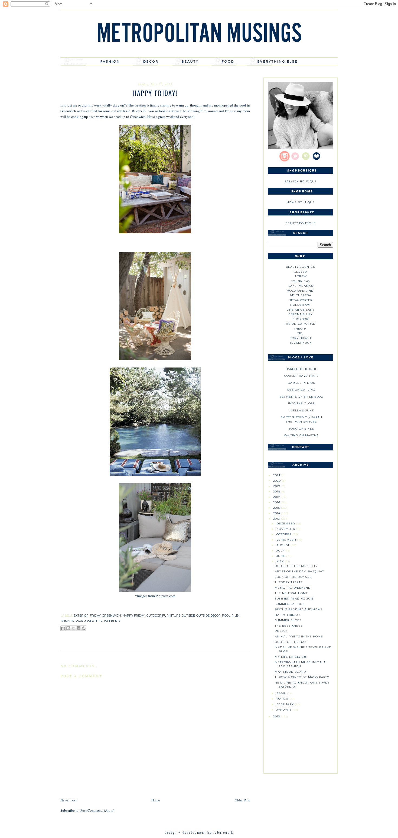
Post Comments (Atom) (97, 810)
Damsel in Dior (301, 383)
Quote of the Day (290, 642)
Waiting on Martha (301, 435)
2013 (277, 518)
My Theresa (300, 295)
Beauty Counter (300, 267)
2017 (277, 497)
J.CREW (301, 276)
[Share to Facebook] (78, 628)
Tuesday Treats (288, 582)
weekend (112, 621)
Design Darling (301, 389)
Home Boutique (301, 202)
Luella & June (301, 410)
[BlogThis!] (68, 628)
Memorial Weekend (293, 587)
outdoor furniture (163, 615)
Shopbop (300, 319)
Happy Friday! (287, 615)
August (283, 545)
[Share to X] (73, 628)
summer (67, 621)
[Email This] (63, 628)
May (280, 561)
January (284, 709)
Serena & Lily (301, 314)
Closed (300, 271)
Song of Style (301, 428)
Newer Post (68, 800)
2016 (277, 502)
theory (300, 328)
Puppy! (281, 631)
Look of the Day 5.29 (293, 577)
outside (188, 615)
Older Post (242, 800)
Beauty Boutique (300, 223)
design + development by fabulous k (199, 832)
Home (155, 800)
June (281, 556)
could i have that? (301, 376)
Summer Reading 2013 (294, 598)
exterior (81, 615)
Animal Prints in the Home (299, 636)
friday (95, 615)
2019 (277, 486)
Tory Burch (300, 338)
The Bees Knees (288, 625)
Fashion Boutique (301, 181)
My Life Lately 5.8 (290, 657)
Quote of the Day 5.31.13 (296, 566)
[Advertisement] (300, 743)
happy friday (133, 615)
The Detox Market (300, 323)
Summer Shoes (288, 620)
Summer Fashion (290, 604)
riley (235, 615)
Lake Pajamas (300, 286)
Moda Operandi (300, 290)
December (286, 523)
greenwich (111, 615)
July (280, 550)
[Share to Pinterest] (83, 628)
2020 (277, 480)
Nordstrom (300, 305)
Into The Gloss (301, 403)
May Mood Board (290, 671)
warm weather (89, 621)
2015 (277, 508)
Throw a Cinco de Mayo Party (302, 677)
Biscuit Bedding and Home (299, 609)
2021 (277, 475)
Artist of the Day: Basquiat (299, 571)
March (282, 699)
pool (226, 615)
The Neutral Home (291, 593)
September (286, 540)
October (284, 534)
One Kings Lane (301, 309)
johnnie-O (300, 281)
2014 (277, 513)
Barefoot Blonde (301, 369)
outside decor (208, 615)
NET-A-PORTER (300, 300)
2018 (277, 491)
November (286, 529)
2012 (277, 716)
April (281, 693)
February (285, 704)
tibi (301, 333)
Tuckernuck (301, 342)
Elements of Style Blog (301, 396)
